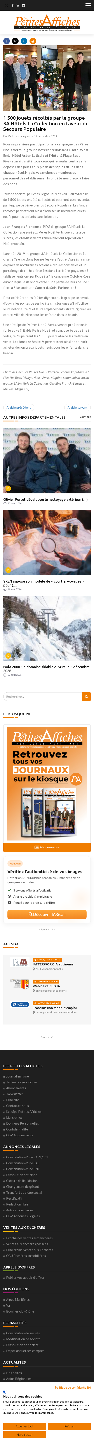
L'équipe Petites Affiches (24, 1111)
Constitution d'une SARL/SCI (27, 1157)
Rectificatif (14, 1198)
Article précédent (19, 407)
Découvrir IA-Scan (49, 914)
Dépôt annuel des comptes (25, 1351)
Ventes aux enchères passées (27, 1244)
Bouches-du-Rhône (20, 1311)
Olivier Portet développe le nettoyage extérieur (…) (45, 499)
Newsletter (15, 1094)
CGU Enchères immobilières (26, 1256)
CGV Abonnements (19, 1135)
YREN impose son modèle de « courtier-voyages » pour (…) (43, 583)
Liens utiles (14, 1117)
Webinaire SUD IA (46, 986)
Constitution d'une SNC (23, 1169)
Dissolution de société (22, 1345)
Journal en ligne (17, 1076)
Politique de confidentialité (73, 1387)
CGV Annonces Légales (23, 1216)
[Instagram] (23, 5)
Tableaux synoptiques (22, 1082)
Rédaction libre (17, 1204)
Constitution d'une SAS (22, 1163)
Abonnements (16, 1088)
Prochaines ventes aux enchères (29, 1238)
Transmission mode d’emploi (55, 1008)
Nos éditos (14, 1373)
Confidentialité (17, 1129)
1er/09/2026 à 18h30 (48, 959)
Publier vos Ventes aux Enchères (29, 1250)
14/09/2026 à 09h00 (48, 1003)
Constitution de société (23, 1333)
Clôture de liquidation (22, 1181)
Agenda (11, 944)
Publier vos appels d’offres (25, 1277)
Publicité (12, 1100)
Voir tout (85, 416)
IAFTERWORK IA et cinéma (53, 964)
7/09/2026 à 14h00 (47, 981)
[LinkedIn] (17, 5)
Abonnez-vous (49, 847)
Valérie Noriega (18, 136)
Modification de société (23, 1339)
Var (8, 1305)
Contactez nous (17, 1106)
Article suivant (77, 407)
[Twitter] (6, 5)
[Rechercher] (86, 696)
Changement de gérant (22, 1186)
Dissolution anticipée (21, 1175)
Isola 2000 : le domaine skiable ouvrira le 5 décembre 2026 (46, 669)
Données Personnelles (22, 1123)
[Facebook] (12, 5)
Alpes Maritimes (18, 1299)
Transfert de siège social (24, 1192)
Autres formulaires (19, 1210)
